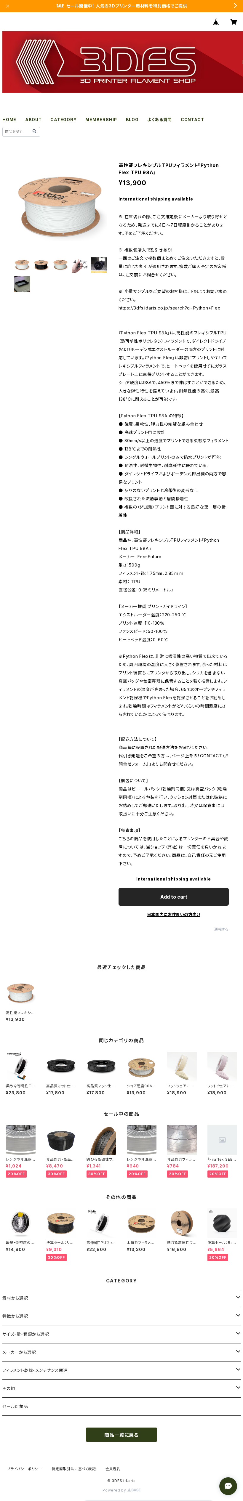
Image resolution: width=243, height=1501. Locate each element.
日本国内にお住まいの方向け (173, 914)
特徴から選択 (15, 1316)
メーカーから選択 (19, 1352)
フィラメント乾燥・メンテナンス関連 (35, 1370)
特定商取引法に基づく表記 (74, 1469)
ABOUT (33, 119)
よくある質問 (159, 119)
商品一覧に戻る (121, 1435)
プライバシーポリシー (24, 1469)
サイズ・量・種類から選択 (25, 1334)
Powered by (115, 1490)
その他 (8, 1388)
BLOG (132, 119)
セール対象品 (15, 1406)
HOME (9, 119)
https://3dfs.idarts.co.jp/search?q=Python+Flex (169, 307)
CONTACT (192, 119)
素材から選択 (15, 1297)
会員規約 (113, 1469)
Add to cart (173, 897)
